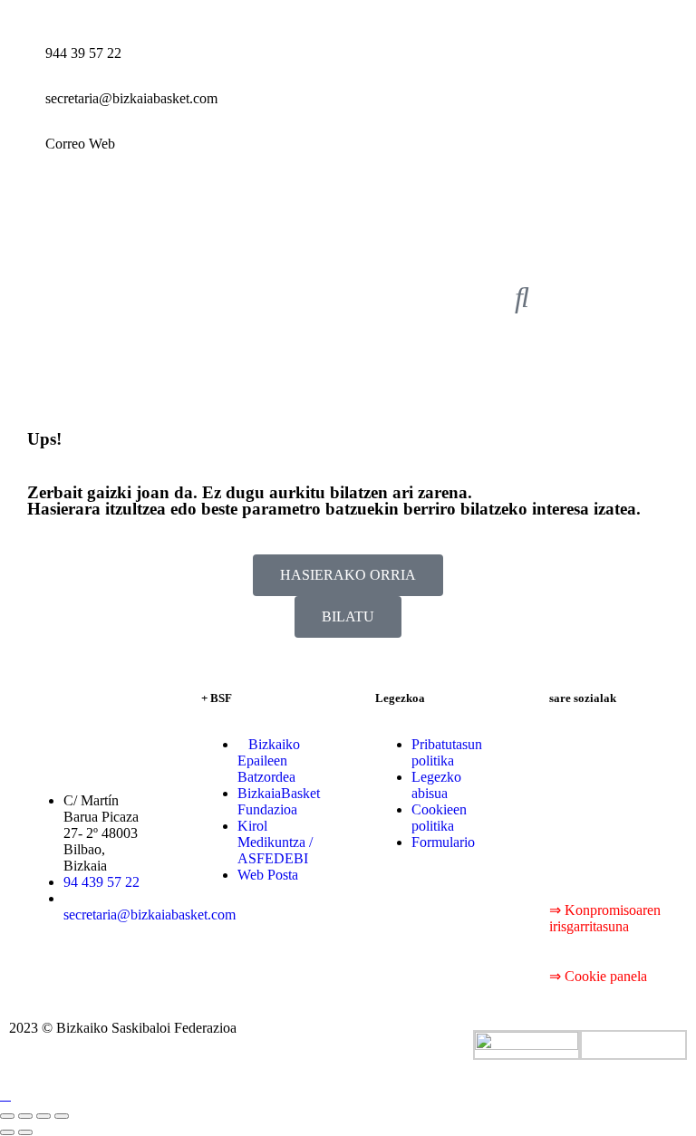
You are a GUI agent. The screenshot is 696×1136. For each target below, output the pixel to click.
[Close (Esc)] (7, 1116)
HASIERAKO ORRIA (348, 574)
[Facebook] (571, 744)
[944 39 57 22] (22, 68)
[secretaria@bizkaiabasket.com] (22, 113)
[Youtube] (571, 793)
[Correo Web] (22, 158)
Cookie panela (606, 976)
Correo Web (80, 143)
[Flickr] (571, 842)
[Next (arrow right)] (25, 1132)
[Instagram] (620, 793)
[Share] (25, 1116)
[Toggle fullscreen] (43, 1116)
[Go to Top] (5, 1094)
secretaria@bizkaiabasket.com (131, 98)
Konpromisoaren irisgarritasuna (605, 918)
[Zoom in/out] (61, 1116)
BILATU (348, 616)
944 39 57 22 (83, 53)
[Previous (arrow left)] (7, 1132)
